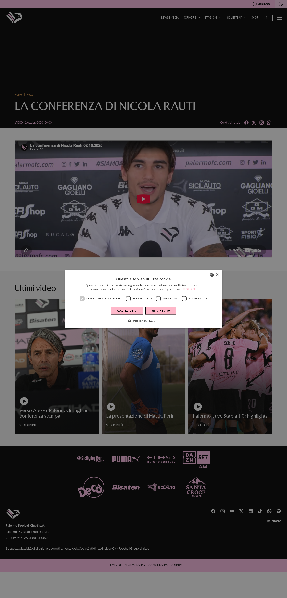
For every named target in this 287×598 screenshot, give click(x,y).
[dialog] (143, 299)
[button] (143, 320)
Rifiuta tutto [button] (161, 310)
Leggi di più (190, 289)
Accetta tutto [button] (127, 310)
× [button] (217, 274)
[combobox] (212, 275)
